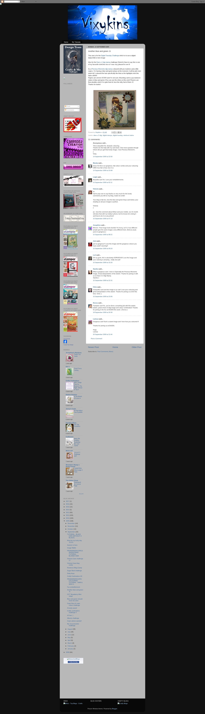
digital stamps (107, 135)
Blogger (114, 709)
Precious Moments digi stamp (102, 69)
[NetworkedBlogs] (73, 659)
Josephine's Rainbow (73, 353)
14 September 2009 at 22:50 (102, 156)
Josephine (97, 225)
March (70, 643)
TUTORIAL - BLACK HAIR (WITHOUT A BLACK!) (74, 536)
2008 (68, 652)
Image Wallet (71, 548)
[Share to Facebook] (119, 132)
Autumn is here (72, 545)
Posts (68, 106)
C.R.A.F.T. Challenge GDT (77, 454)
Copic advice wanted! (74, 621)
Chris (95, 287)
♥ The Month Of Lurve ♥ (78, 397)
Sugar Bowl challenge (74, 570)
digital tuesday (118, 135)
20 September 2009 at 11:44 (102, 334)
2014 (68, 510)
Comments (70, 110)
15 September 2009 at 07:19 (102, 218)
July (69, 632)
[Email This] (112, 132)
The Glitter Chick (72, 480)
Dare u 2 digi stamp (103, 62)
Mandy (95, 163)
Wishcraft (69, 451)
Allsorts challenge (73, 618)
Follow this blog (73, 662)
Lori (94, 255)
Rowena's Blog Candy (74, 568)
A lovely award (72, 608)
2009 (68, 521)
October (70, 529)
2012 (68, 512)
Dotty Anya (70, 573)
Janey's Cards (71, 409)
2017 (68, 501)
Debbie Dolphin (71, 395)
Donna (95, 303)
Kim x (68, 367)
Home (66, 42)
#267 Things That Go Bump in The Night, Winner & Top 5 (78, 386)
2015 (68, 507)
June (69, 635)
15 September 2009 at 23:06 (102, 296)
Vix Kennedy (67, 338)
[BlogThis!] (114, 132)
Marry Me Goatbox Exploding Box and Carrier (77, 442)
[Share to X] (117, 132)
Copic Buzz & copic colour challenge (73, 604)
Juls (94, 241)
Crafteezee (69, 437)
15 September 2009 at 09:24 (102, 248)
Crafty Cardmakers (72, 381)
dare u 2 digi (98, 135)
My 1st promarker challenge (73, 624)
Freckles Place (71, 423)
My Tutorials (76, 42)
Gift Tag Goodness (77, 425)
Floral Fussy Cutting (78, 369)
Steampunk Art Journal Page (77, 484)
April (69, 640)
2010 (68, 518)
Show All (81, 493)
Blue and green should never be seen (74, 599)
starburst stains (128, 135)
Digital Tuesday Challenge (110, 55)
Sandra (95, 269)
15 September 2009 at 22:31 (102, 280)
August (70, 629)
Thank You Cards (77, 355)
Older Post (136, 347)
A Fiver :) (70, 615)
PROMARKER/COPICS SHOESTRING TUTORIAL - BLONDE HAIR (75, 553)
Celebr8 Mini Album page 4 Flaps (78, 470)
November (71, 526)
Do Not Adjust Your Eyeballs (78, 411)
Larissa (95, 319)
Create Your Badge (68, 344)
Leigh (95, 177)
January (70, 649)
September (71, 532)
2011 (68, 515)
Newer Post (93, 347)
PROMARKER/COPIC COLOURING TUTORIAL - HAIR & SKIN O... (74, 581)
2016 (68, 504)
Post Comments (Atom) (105, 351)
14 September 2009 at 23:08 (102, 170)
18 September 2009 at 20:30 (102, 312)
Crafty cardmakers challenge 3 (73, 611)
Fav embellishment (73, 587)
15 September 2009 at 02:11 (102, 182)
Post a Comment (96, 338)
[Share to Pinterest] (121, 132)
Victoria (96, 189)
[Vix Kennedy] (65, 343)
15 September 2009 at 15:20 (102, 262)
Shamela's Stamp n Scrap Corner (73, 465)
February (71, 646)
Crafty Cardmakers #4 (74, 576)
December (71, 523)
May (69, 637)
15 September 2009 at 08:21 (102, 234)
